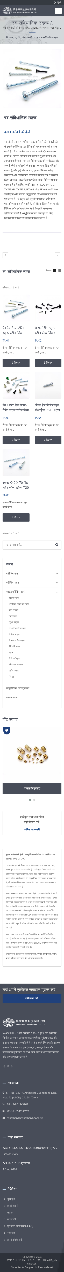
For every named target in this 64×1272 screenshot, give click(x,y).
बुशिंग (54, 954)
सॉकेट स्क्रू (14, 598)
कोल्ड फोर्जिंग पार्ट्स (30, 37)
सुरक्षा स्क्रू (14, 622)
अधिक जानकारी (32, 829)
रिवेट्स (11, 677)
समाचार (11, 1233)
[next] (57, 255)
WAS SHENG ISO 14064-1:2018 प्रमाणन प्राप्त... (30, 1148)
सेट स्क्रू (13, 616)
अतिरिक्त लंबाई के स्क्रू (19, 604)
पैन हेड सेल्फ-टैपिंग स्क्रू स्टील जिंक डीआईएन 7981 (13, 333)
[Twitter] (8, 1066)
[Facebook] (4, 1066)
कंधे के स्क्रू (14, 634)
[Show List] (59, 271)
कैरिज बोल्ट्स (14, 658)
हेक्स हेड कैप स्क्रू (17, 640)
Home (9, 37)
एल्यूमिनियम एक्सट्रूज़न (17, 688)
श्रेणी (17, 37)
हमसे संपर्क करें (36, 958)
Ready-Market (45, 1267)
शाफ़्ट (8, 958)
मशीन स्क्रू (14, 670)
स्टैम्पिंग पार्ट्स (12, 582)
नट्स (11, 652)
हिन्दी (59, 2)
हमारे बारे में (12, 1205)
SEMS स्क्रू (14, 646)
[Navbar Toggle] (58, 11)
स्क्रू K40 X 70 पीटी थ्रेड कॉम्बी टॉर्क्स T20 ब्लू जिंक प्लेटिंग (16, 487)
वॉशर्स (13, 958)
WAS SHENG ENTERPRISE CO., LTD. (26, 1260)
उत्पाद (10, 1212)
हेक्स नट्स (20, 958)
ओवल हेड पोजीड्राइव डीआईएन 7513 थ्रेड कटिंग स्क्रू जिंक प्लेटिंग (47, 412)
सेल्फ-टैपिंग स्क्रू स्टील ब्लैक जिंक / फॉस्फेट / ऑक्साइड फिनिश (46, 335)
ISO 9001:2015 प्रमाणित (16, 1163)
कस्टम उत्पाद (12, 697)
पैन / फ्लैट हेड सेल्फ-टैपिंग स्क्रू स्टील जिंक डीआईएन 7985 (16, 410)
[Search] (57, 544)
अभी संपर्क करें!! (32, 998)
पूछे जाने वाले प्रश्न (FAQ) (20, 1226)
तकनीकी (11, 1219)
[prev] (5, 255)
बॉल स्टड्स (13, 610)
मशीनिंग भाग (12, 573)
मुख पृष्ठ (11, 1199)
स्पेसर (39, 954)
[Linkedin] (12, 1066)
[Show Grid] (55, 271)
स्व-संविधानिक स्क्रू (49, 37)
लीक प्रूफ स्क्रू (16, 664)
